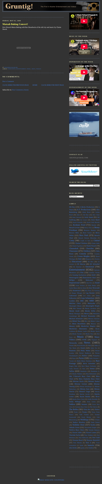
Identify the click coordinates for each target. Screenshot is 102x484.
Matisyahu (91, 303)
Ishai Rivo (89, 283)
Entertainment (21, 68)
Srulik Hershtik (92, 399)
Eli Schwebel (95, 264)
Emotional (90, 267)
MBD (91, 301)
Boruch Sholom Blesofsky (87, 238)
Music (33, 68)
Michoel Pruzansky (88, 316)
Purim (81, 358)
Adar (78, 215)
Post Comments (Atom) (20, 90)
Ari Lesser (83, 220)
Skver (98, 397)
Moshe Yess (89, 334)
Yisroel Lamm (91, 432)
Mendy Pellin (90, 311)
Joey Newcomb (94, 288)
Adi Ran (86, 215)
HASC (94, 275)
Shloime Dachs (78, 381)
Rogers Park (73, 366)
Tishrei (97, 409)
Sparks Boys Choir (78, 399)
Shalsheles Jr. (95, 371)
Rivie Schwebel (89, 363)
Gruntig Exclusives (79, 275)
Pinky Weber (85, 351)
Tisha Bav (87, 409)
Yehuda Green (74, 427)
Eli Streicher (77, 267)
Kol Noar (88, 290)
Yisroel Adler (77, 432)
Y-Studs (97, 420)
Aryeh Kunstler (78, 222)
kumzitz (91, 445)
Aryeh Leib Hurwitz (93, 222)
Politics (84, 356)
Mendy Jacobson (90, 308)
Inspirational (74, 283)
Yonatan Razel (78, 440)
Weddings (84, 419)
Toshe (76, 412)
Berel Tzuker (87, 233)
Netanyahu (73, 343)
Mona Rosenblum (78, 324)
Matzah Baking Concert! (15, 24)
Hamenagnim (74, 278)
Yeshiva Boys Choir (76, 430)
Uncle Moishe (86, 417)
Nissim (71, 345)
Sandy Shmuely (74, 368)
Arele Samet (88, 217)
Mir (86, 321)
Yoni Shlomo (77, 442)
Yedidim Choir (78, 425)
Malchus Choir (75, 303)
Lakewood (73, 296)
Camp (71, 240)
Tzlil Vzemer (84, 414)
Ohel (89, 345)
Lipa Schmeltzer (88, 298)
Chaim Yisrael (91, 246)
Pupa (73, 358)
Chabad (97, 240)
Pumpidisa (96, 355)
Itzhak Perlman (80, 285)
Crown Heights (83, 256)
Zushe (81, 445)
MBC (82, 301)
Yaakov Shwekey (79, 422)
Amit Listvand (76, 217)
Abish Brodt (86, 212)
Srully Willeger (75, 402)
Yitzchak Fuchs (74, 435)
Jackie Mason (73, 288)
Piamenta (72, 351)
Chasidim (90, 248)
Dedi (79, 259)
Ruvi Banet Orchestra (89, 366)
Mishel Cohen (95, 321)
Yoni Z (88, 443)
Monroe (93, 324)
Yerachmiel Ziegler (90, 427)
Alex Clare (96, 215)
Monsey (72, 326)
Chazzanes (73, 251)
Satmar (92, 369)
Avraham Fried (79, 225)
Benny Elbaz (88, 227)
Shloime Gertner (81, 384)
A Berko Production (87, 207)
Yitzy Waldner (88, 435)
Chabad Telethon (81, 243)
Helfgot (72, 280)
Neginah (94, 340)
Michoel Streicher (94, 318)
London (72, 301)
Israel (29, 68)
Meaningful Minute (75, 306)
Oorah (82, 348)
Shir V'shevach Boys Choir (80, 376)
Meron (86, 313)
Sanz (83, 368)
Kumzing (97, 290)
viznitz (90, 448)
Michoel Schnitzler (76, 319)
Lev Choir (87, 295)
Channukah (73, 248)
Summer (84, 404)
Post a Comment (8, 81)
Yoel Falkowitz (83, 437)
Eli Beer (90, 261)
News (87, 342)
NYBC (84, 340)
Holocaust (89, 280)
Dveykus (97, 259)
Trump (84, 412)
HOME (34, 85)
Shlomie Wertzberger (86, 386)
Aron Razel (95, 220)
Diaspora (88, 259)
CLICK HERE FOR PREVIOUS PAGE (15, 85)
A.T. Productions (84, 209)
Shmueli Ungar (84, 391)
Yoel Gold (96, 438)
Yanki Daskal (95, 422)
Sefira (71, 371)
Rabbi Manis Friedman (84, 361)
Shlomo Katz (85, 389)
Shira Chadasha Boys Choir (89, 379)
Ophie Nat (94, 348)
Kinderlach (77, 290)
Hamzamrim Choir (89, 278)
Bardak (94, 225)
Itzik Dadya (92, 285)
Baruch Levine (74, 227)
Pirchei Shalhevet (85, 353)
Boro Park (83, 235)
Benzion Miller (74, 233)
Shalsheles (83, 371)
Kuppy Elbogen (77, 293)
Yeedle (92, 425)
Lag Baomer (90, 293)
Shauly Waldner (77, 374)
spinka (83, 448)
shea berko (73, 448)
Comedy (82, 254)
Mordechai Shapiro (88, 326)
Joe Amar (83, 288)
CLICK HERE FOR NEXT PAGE (52, 85)
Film (81, 272)
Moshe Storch (95, 331)
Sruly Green (91, 401)
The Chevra (93, 407)
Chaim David (11, 68)
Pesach (38, 68)
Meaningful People (93, 306)
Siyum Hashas (85, 397)
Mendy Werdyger (74, 313)
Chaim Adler (96, 243)
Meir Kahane (77, 308)
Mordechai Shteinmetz (78, 329)
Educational (76, 261)
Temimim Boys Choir (81, 407)
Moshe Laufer (82, 331)
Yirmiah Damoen (94, 430)
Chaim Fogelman (77, 246)
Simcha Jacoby (85, 394)
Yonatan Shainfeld (93, 440)
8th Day (72, 207)
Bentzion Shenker (90, 230)
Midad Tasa (76, 321)
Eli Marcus (81, 264)
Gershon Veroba (94, 272)
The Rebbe (73, 409)
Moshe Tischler (77, 334)
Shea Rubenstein (91, 374)
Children (86, 251)
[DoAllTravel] (84, 136)
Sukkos (72, 404)
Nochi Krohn (81, 345)
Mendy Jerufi (74, 311)
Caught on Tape (85, 240)
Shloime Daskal (94, 381)
